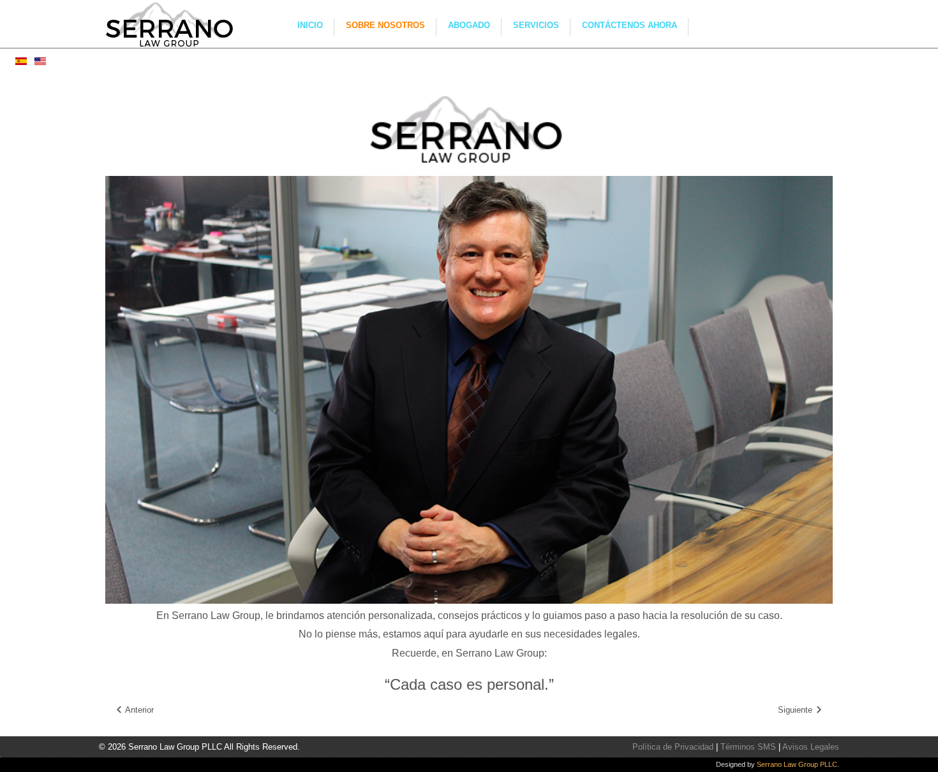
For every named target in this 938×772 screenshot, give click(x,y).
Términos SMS (748, 747)
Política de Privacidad (672, 747)
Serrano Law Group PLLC (797, 764)
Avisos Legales (810, 747)
